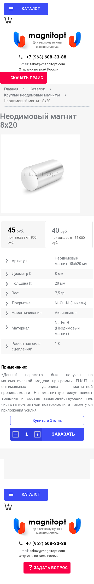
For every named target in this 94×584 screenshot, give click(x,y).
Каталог (37, 89)
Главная (11, 89)
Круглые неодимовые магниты (32, 95)
